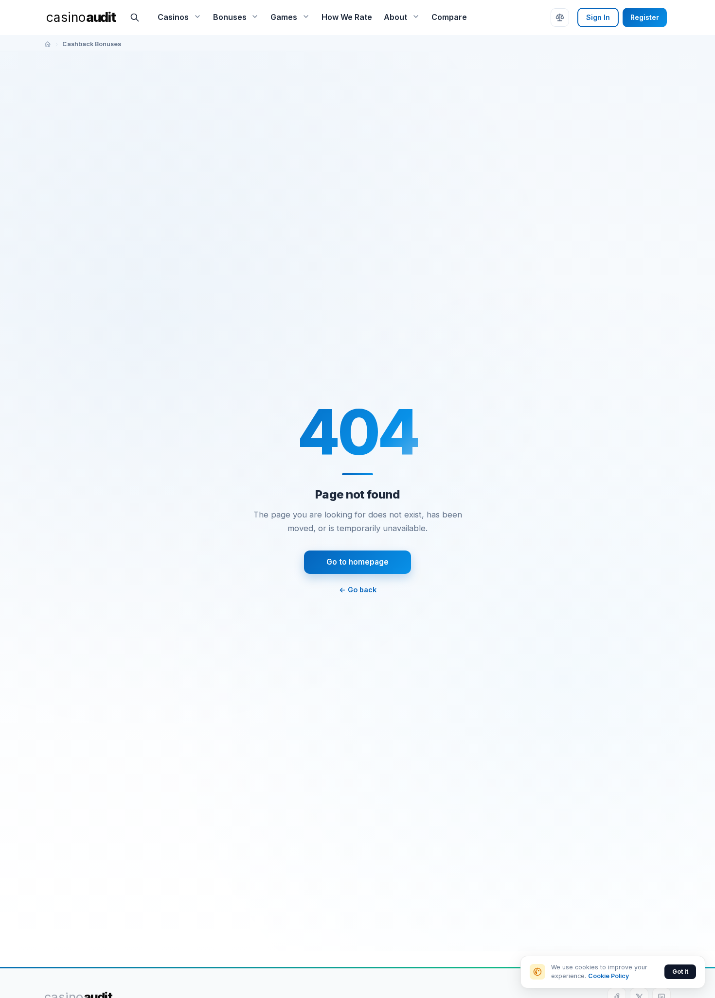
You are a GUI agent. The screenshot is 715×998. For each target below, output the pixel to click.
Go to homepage (357, 562)
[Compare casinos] (560, 17)
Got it (680, 971)
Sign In (598, 17)
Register (644, 17)
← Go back (357, 589)
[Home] (47, 44)
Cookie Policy (608, 976)
